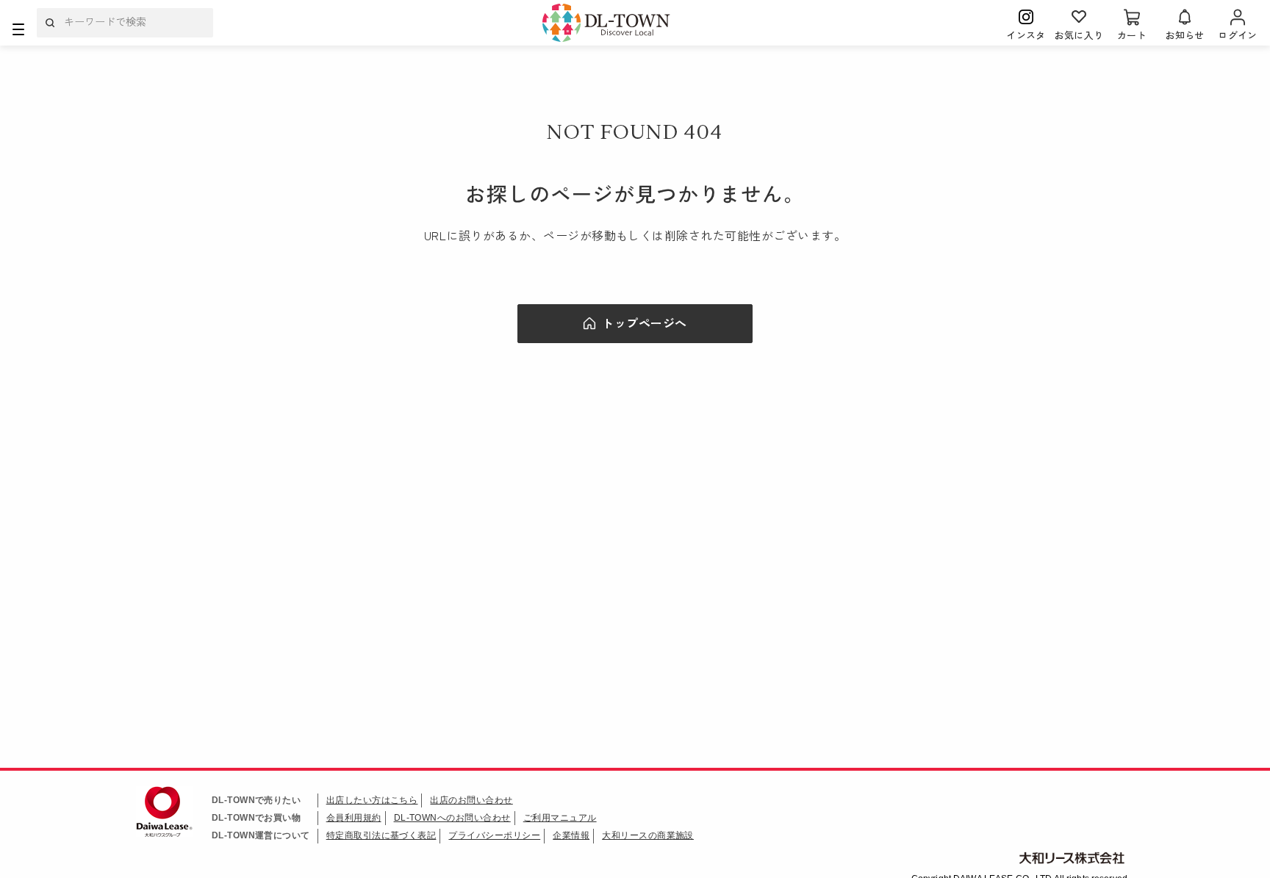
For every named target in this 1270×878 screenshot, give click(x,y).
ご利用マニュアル (560, 818)
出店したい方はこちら (372, 800)
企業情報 (571, 835)
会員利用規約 (353, 818)
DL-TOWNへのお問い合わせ (452, 818)
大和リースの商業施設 (648, 835)
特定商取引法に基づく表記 (381, 835)
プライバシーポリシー (494, 835)
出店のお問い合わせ (471, 800)
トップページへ (644, 322)
